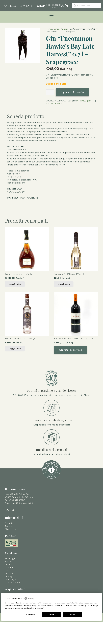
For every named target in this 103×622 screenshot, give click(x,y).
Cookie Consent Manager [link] (13, 598)
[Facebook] (7, 510)
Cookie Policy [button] (81, 605)
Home (49, 29)
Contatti (9, 526)
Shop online (11, 529)
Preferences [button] (39, 608)
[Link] (62, 5)
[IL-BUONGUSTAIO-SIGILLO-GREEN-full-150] (51, 469)
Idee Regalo (11, 579)
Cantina (57, 29)
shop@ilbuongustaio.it (22, 503)
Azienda (9, 523)
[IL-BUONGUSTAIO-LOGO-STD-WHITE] (54, 6)
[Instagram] (12, 510)
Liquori (65, 29)
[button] (51, 17)
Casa (7, 570)
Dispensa (9, 564)
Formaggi (10, 558)
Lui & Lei (9, 573)
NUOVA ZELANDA (54, 103)
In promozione (12, 582)
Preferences (30, 614)
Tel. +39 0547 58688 (15, 500)
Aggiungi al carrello (72, 92)
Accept (72, 614)
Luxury (8, 576)
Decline (51, 614)
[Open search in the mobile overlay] (86, 6)
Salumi (8, 561)
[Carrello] (66, 5)
